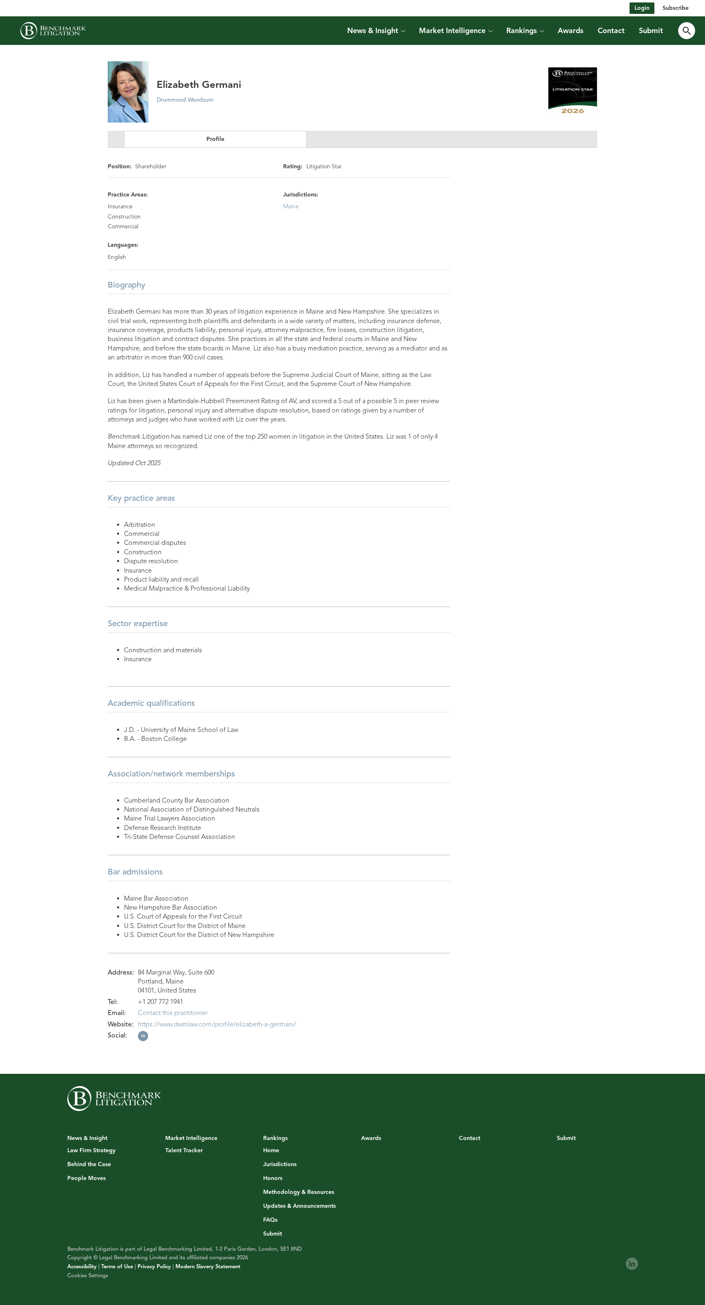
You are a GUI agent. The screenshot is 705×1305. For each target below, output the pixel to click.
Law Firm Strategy (91, 1150)
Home (271, 1150)
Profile (215, 139)
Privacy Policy (154, 1266)
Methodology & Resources (298, 1192)
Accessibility (82, 1266)
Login (642, 7)
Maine (291, 206)
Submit (651, 30)
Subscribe (676, 7)
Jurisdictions (280, 1164)
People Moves (86, 1178)
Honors (272, 1178)
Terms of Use (117, 1266)
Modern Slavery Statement (207, 1266)
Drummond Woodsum (185, 99)
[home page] (53, 30)
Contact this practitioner (173, 1013)
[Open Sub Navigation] (403, 30)
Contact (611, 30)
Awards (570, 30)
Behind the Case (89, 1164)
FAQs (270, 1220)
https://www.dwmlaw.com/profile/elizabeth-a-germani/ (217, 1024)
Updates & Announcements (299, 1206)
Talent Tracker (184, 1150)
